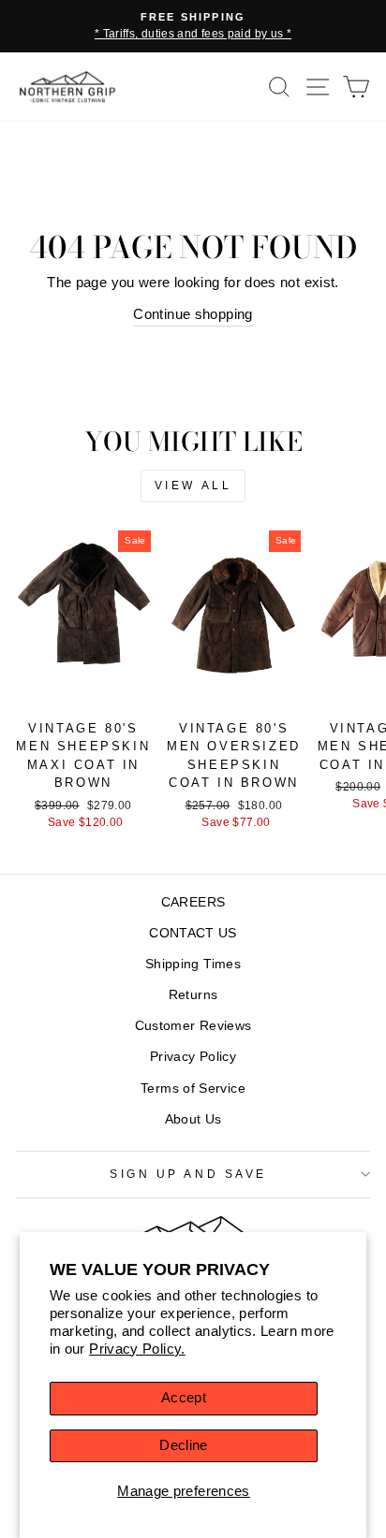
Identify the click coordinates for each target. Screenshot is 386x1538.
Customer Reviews (193, 1026)
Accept (183, 1397)
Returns (193, 995)
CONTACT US (193, 933)
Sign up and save (188, 1174)
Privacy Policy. (137, 1349)
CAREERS (193, 902)
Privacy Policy (193, 1057)
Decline (183, 1445)
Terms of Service (193, 1088)
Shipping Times (193, 964)
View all (193, 485)
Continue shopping (192, 314)
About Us (193, 1119)
